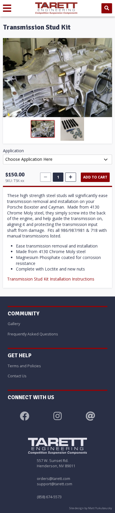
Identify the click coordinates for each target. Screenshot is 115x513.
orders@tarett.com (53, 478)
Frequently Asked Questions (33, 334)
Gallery (14, 323)
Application (13, 150)
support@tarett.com (54, 483)
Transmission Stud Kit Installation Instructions (50, 279)
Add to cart (95, 177)
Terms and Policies (24, 365)
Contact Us (17, 375)
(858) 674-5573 (49, 496)
